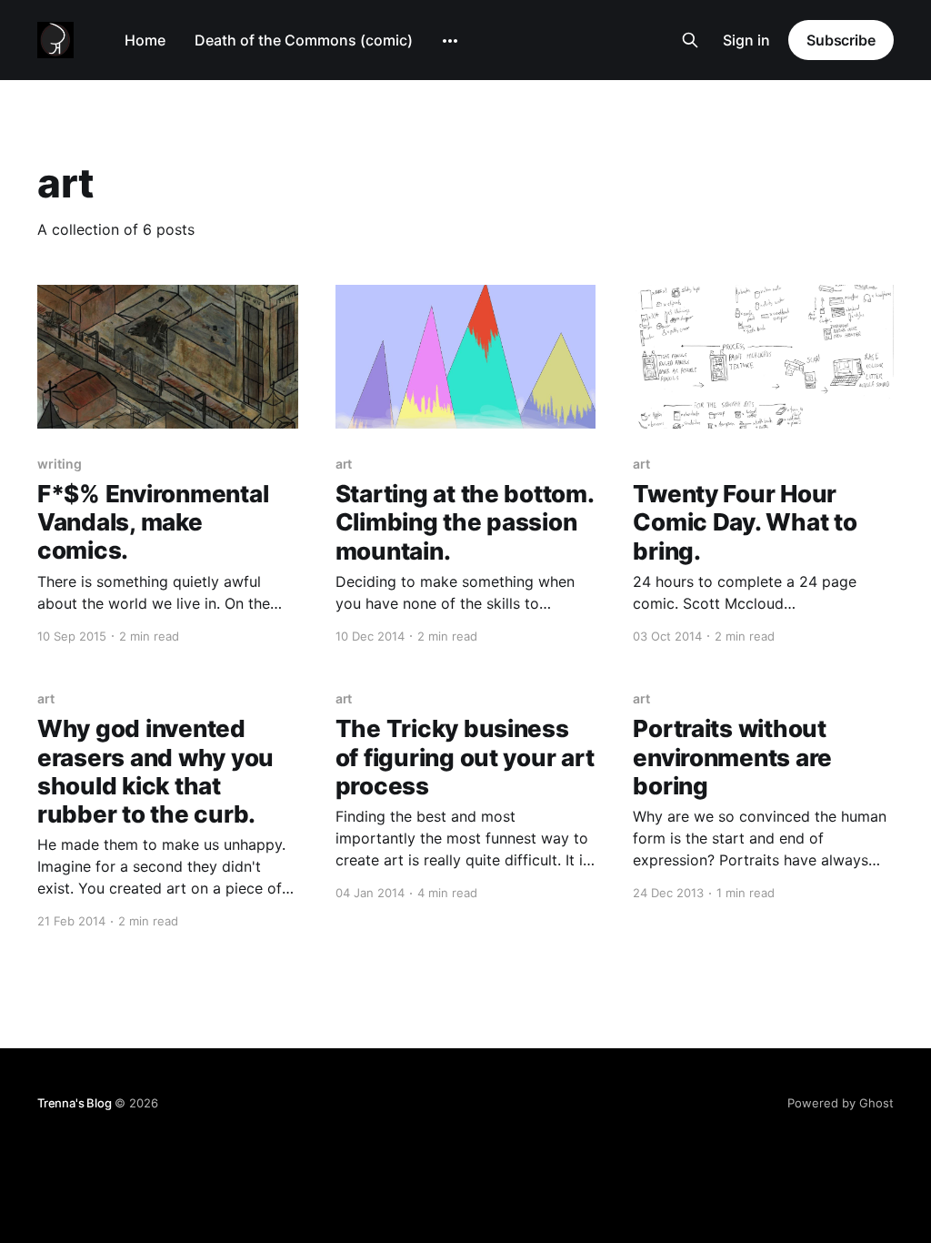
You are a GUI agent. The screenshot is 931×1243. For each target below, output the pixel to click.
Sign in (746, 40)
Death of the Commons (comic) (304, 40)
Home (145, 40)
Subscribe (841, 40)
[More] (450, 41)
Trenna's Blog (74, 1103)
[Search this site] (690, 40)
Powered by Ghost (840, 1103)
